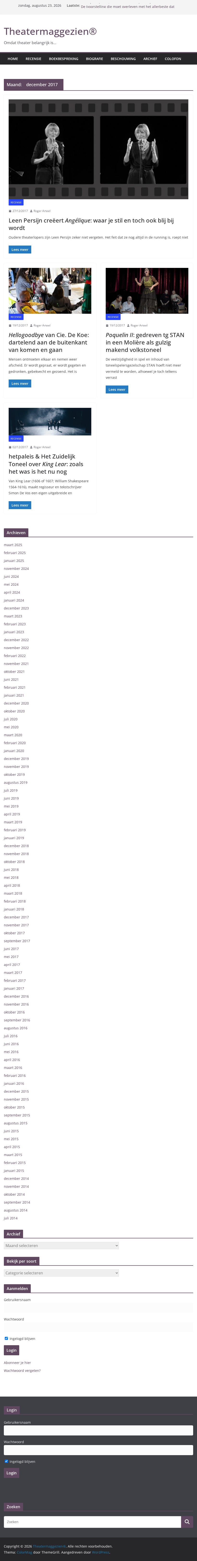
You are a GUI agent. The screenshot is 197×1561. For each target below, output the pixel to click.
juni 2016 (11, 1044)
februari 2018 (15, 901)
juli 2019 (11, 790)
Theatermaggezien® (50, 31)
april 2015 (12, 1147)
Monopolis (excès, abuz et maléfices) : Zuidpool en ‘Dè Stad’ (129, 5)
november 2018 (16, 853)
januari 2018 (14, 909)
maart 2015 (13, 1154)
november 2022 (16, 647)
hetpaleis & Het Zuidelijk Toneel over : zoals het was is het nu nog (46, 463)
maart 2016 (13, 1067)
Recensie (33, 58)
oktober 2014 (14, 1194)
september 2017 (17, 941)
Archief (150, 58)
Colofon (173, 58)
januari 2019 (14, 838)
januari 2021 (14, 695)
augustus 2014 (15, 1210)
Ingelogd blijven (22, 1338)
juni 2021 (11, 679)
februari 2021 (15, 687)
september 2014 (17, 1202)
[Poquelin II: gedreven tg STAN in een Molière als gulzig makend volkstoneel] (147, 291)
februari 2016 (15, 1075)
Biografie (94, 58)
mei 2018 (11, 877)
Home (13, 58)
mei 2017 (11, 956)
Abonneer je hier (17, 1362)
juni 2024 (11, 576)
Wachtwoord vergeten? (22, 1370)
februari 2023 (15, 624)
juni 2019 (11, 798)
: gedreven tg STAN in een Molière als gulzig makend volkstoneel (145, 342)
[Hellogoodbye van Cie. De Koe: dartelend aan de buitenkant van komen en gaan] (50, 291)
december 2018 (16, 846)
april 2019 (12, 814)
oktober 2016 (14, 1012)
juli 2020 (11, 719)
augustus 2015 (15, 1123)
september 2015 (17, 1115)
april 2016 (12, 1059)
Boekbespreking (63, 58)
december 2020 (16, 703)
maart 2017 (13, 972)
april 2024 (12, 592)
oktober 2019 (14, 774)
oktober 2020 (14, 711)
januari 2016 (14, 1083)
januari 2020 (14, 750)
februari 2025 (15, 552)
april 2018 (12, 885)
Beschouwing (123, 58)
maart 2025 (13, 544)
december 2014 (16, 1178)
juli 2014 (11, 1218)
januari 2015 (14, 1170)
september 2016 (17, 1020)
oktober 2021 (14, 671)
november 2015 (16, 1099)
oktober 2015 (14, 1107)
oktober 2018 (14, 861)
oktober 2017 (14, 933)
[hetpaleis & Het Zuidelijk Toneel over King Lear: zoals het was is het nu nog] (50, 421)
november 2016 (16, 1004)
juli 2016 (11, 1036)
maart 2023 (13, 616)
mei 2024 (11, 584)
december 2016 (16, 996)
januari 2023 (14, 632)
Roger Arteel (42, 211)
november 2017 (16, 925)
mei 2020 (11, 727)
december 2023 (16, 608)
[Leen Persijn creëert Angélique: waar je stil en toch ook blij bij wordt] (98, 149)
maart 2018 (13, 893)
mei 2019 (11, 806)
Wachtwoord (14, 1319)
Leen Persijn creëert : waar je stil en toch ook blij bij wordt (91, 224)
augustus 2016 (15, 1028)
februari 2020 (15, 743)
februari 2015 (15, 1162)
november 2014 (16, 1186)
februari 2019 (15, 830)
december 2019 (16, 758)
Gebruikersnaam (17, 1299)
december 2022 (16, 640)
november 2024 (16, 568)
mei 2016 (11, 1051)
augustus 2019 (15, 782)
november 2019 (16, 766)
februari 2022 (15, 655)
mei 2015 (11, 1139)
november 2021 (16, 663)
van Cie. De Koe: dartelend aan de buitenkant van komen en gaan (49, 342)
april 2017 (12, 964)
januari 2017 (14, 988)
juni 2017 (11, 948)
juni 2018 (11, 869)
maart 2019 (13, 822)
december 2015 (16, 1091)
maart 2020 (13, 735)
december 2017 (16, 917)
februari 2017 (15, 980)
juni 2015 (11, 1131)
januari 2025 (14, 560)
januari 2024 (14, 600)
